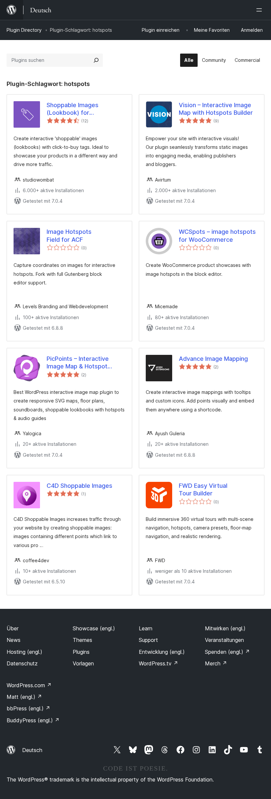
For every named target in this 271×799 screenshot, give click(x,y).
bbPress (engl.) (28, 708)
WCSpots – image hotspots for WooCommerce (217, 235)
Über (13, 628)
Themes (82, 640)
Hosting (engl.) (24, 652)
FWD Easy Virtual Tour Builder (203, 489)
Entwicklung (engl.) (162, 652)
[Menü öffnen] (260, 10)
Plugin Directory (24, 30)
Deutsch (32, 750)
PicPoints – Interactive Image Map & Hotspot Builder (78, 362)
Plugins (81, 652)
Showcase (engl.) (94, 628)
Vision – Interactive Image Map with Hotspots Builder (216, 109)
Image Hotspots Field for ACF (69, 235)
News (13, 640)
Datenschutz (22, 663)
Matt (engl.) (24, 697)
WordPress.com (29, 685)
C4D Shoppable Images (79, 485)
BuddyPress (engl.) (33, 720)
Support (148, 640)
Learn (145, 628)
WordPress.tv (158, 663)
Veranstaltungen (224, 640)
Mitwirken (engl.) (225, 628)
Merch (216, 663)
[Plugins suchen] (96, 60)
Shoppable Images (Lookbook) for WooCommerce (72, 109)
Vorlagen (83, 663)
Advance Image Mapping (213, 358)
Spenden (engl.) (227, 652)
